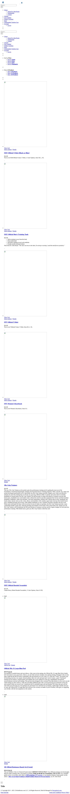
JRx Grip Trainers (10, 485)
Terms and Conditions (55, 792)
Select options (8, 149)
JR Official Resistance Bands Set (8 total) (18, 767)
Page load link (4, 792)
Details (14, 149)
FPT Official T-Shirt (11, 322)
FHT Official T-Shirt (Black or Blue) (16, 153)
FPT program (38, 775)
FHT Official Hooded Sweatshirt (15, 585)
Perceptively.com (57, 790)
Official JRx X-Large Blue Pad (15, 668)
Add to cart (7, 665)
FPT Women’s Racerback (13, 404)
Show (12, 71)
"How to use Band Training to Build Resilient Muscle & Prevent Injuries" (29, 776)
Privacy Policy (65, 792)
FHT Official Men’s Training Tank (16, 234)
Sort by (11, 59)
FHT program (30, 775)
